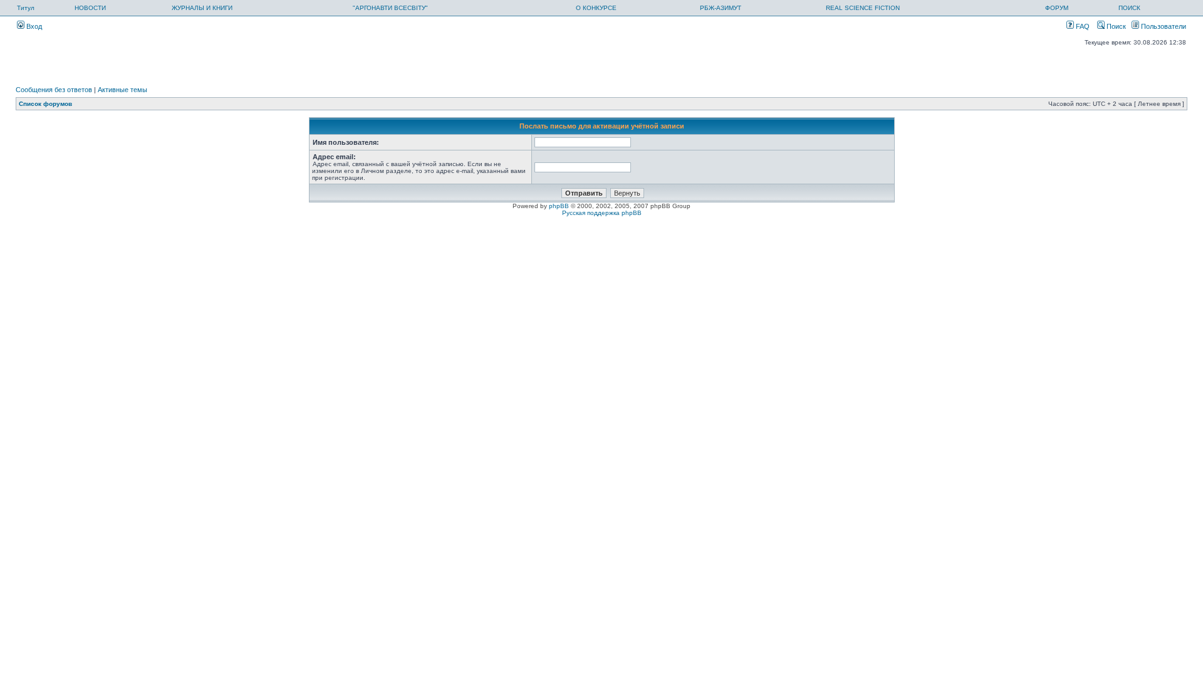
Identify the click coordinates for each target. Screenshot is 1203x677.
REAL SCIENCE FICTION (863, 7)
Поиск (1115, 26)
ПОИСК (1129, 7)
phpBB (559, 205)
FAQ (1082, 26)
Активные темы (122, 89)
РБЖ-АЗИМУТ (720, 7)
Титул (25, 7)
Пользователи (1162, 26)
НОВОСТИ (90, 7)
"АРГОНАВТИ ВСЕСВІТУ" (390, 7)
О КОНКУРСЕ (596, 7)
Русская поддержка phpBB (602, 212)
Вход (33, 26)
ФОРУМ (1056, 7)
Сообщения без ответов (54, 89)
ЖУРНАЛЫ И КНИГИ (202, 7)
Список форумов (45, 103)
